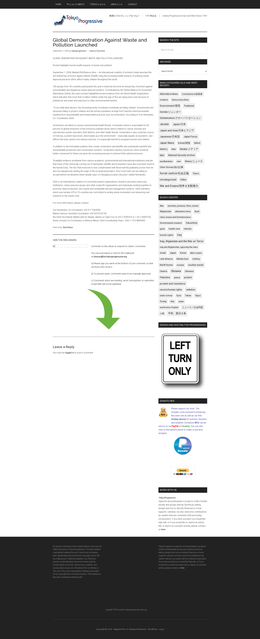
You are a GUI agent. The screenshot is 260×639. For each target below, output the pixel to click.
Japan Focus (190, 136)
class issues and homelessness (175, 217)
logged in (69, 352)
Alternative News (169, 94)
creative (164, 99)
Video (183, 179)
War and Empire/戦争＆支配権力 (179, 185)
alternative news (183, 211)
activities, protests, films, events (183, 206)
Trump (163, 301)
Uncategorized (168, 179)
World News (68, 227)
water (181, 301)
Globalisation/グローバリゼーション (180, 118)
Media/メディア (189, 149)
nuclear (180, 265)
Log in (161, 629)
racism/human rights (171, 289)
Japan (173, 253)
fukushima (191, 222)
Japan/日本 (179, 124)
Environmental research (171, 223)
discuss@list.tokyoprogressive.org (110, 256)
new (179, 161)
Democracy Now (180, 99)
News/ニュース (194, 161)
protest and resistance (172, 283)
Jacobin (164, 124)
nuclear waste (196, 264)
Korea (183, 253)
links (173, 149)
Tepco (198, 295)
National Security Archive (181, 155)
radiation (190, 289)
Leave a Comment (97, 51)
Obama (163, 271)
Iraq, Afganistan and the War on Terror (182, 241)
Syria (178, 295)
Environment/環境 (170, 105)
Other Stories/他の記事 (171, 167)
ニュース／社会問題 (192, 307)
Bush (197, 211)
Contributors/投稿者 (192, 94)
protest (188, 277)
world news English (169, 307)
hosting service (178, 419)
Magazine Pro (119, 629)
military (196, 258)
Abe (162, 206)
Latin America (166, 259)
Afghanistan (165, 211)
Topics (196, 173)
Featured (189, 105)
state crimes (166, 295)
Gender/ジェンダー (170, 111)
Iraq (179, 234)
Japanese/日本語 (170, 136)
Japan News (167, 142)
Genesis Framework (137, 629)
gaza (162, 228)
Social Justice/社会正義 (174, 173)
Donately (185, 426)
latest (197, 143)
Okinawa (176, 271)
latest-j (164, 149)
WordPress (152, 629)
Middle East (182, 258)
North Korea (166, 264)
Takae (188, 295)
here (163, 529)
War (172, 301)
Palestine (165, 277)
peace (177, 277)
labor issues (196, 253)
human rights (166, 235)
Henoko (188, 228)
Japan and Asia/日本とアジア (177, 130)
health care (174, 229)
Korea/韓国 (184, 143)
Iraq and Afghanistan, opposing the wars (179, 247)
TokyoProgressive (78, 20)
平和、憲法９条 (177, 313)
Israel (163, 253)
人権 (162, 313)
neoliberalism (166, 161)
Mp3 (162, 155)
